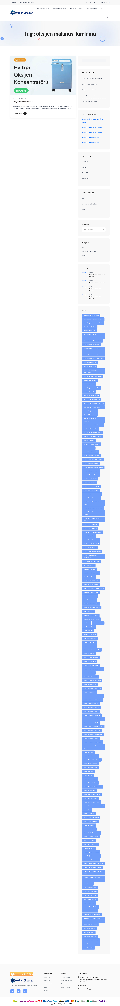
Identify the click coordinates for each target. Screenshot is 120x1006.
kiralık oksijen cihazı (89, 577)
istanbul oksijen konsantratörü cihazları (92, 503)
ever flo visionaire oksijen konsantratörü (90, 371)
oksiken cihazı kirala (89, 840)
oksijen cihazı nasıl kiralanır (91, 665)
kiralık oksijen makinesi (90, 600)
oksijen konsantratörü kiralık (91, 723)
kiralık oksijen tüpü (88, 611)
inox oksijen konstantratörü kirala (92, 436)
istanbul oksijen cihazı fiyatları (92, 486)
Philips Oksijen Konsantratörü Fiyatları (92, 78)
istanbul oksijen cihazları (90, 478)
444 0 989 (13, 2)
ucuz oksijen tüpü (88, 947)
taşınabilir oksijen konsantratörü (92, 914)
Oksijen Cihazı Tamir (91, 8)
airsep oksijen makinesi (90, 326)
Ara (103, 61)
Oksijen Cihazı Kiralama (76, 8)
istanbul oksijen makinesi (90, 528)
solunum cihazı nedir (89, 903)
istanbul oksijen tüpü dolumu (91, 540)
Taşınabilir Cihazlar (66, 980)
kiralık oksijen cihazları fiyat (91, 573)
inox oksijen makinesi (89, 440)
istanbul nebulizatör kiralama (91, 471)
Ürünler (84, 210)
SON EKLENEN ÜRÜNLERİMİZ (89, 204)
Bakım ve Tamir (65, 987)
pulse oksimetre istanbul (90, 887)
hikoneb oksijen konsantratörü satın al (94, 403)
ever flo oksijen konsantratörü (91, 344)
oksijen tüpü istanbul (89, 825)
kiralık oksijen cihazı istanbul (91, 584)
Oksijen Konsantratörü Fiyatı (89, 101)
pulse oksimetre (88, 884)
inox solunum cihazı (89, 448)
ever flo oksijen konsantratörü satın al (93, 354)
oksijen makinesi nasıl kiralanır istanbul (94, 806)
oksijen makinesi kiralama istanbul (92, 786)
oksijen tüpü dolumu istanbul (91, 817)
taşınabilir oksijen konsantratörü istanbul (92, 920)
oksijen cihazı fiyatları (89, 642)
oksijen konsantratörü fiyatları (91, 707)
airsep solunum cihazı (89, 330)
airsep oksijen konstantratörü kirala (93, 323)
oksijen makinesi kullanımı (90, 798)
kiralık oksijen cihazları (90, 569)
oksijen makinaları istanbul (90, 756)
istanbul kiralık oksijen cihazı (91, 463)
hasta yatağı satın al (89, 391)
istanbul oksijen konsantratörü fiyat (93, 508)
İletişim (46, 990)
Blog (102, 8)
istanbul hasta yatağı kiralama (91, 455)
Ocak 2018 (85, 161)
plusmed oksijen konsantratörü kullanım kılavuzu (92, 879)
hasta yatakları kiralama (90, 380)
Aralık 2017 (85, 167)
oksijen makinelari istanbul (90, 767)
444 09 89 (83, 985)
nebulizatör (87, 623)
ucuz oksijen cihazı (89, 932)
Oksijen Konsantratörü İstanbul (90, 95)
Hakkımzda (47, 980)
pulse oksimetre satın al (90, 895)
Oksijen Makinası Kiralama (23, 101)
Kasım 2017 (85, 173)
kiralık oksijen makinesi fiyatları (92, 607)
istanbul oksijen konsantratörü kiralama (92, 519)
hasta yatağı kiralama (89, 384)
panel (14, 98)
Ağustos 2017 (85, 178)
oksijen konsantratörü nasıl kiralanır (93, 734)
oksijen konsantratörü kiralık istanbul (93, 726)
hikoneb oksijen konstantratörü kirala (93, 407)
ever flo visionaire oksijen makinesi (93, 376)
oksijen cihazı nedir (89, 673)
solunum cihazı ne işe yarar (91, 907)
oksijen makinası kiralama (90, 763)
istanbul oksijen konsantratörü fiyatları (92, 513)
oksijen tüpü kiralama (89, 829)
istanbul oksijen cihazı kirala (91, 490)
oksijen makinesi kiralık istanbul (92, 794)
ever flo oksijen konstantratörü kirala (93, 358)
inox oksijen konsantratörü (90, 428)
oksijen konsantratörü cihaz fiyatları (93, 696)
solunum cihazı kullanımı (90, 899)
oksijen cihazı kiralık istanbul (91, 657)
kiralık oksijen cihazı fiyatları (91, 580)
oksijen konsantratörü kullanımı (92, 730)
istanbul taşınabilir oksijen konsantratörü (90, 556)
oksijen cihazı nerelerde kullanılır (92, 680)
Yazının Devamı (18, 113)
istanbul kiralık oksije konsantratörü (93, 459)
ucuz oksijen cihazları (89, 928)
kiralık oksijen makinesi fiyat (91, 603)
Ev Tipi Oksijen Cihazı (43, 8)
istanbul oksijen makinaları (90, 524)
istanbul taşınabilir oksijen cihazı (92, 551)
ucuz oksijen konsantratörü (91, 944)
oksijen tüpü (87, 810)
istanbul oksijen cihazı (89, 482)
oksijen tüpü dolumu (89, 813)
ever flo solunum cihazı (90, 366)
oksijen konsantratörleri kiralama (92, 688)
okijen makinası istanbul (90, 638)
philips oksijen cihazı (89, 848)
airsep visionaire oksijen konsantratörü (90, 336)
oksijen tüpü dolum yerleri (90, 821)
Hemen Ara (104, 2)
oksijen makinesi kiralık (90, 790)
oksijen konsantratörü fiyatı (91, 711)
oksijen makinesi (88, 775)
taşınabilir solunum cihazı (90, 924)
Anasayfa (47, 977)
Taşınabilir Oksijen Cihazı (59, 8)
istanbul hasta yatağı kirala (90, 452)
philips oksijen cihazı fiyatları (91, 852)
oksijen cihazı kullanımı (90, 661)
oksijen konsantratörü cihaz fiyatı (92, 699)
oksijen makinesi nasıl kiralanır (91, 802)
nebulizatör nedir (88, 630)
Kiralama (63, 984)
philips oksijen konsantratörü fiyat (92, 867)
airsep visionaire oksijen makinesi (92, 340)
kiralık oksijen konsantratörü (91, 592)
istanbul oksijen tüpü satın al (91, 543)
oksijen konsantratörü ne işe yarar (92, 742)
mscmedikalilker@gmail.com (26, 2)
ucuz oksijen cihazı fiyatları (91, 940)
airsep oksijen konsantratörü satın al (93, 319)
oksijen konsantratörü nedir (91, 738)
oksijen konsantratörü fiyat (91, 703)
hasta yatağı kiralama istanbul (91, 388)
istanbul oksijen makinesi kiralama (92, 532)
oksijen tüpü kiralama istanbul (91, 833)
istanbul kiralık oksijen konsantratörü (93, 467)
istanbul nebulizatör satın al (91, 475)
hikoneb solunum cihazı (90, 415)
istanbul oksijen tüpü (89, 536)
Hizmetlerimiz (48, 984)
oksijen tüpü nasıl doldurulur (91, 836)
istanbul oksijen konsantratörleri (92, 494)
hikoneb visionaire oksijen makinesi (93, 425)
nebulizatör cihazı (98, 623)
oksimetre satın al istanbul (90, 844)
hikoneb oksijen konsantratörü (92, 399)
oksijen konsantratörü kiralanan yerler (93, 719)
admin (84, 119)
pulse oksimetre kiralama (90, 891)
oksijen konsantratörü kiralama (92, 715)
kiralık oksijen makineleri (90, 596)
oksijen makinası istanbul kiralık (92, 760)
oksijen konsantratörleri (90, 684)
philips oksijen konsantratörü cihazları (93, 863)
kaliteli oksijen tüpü (89, 565)
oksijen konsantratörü (89, 692)
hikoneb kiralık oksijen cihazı (91, 395)
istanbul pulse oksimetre (90, 547)
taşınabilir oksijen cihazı (90, 910)
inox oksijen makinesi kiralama (91, 444)
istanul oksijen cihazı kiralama (91, 561)
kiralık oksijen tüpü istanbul (91, 615)
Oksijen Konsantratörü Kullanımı (90, 90)
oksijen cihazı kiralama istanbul (92, 650)
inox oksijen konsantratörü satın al (93, 432)
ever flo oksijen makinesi (90, 362)
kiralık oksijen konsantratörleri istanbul (94, 588)
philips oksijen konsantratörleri (92, 856)
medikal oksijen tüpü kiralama (91, 619)
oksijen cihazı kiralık (89, 653)
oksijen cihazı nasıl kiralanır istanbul (93, 669)
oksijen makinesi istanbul (90, 779)
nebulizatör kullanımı (89, 627)
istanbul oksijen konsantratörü (92, 498)
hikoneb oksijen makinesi (90, 411)
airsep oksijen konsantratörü (91, 315)
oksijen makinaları (88, 752)
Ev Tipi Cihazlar (65, 977)
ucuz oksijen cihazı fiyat (90, 936)
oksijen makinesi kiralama (90, 783)
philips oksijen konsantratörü (91, 859)
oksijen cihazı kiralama (90, 646)
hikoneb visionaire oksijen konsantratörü (90, 420)
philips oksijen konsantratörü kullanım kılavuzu (93, 872)
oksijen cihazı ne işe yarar (90, 676)
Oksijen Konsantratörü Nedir (89, 84)
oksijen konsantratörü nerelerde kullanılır (92, 747)
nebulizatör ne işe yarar (90, 634)
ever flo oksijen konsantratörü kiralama (91, 350)
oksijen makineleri (88, 771)
